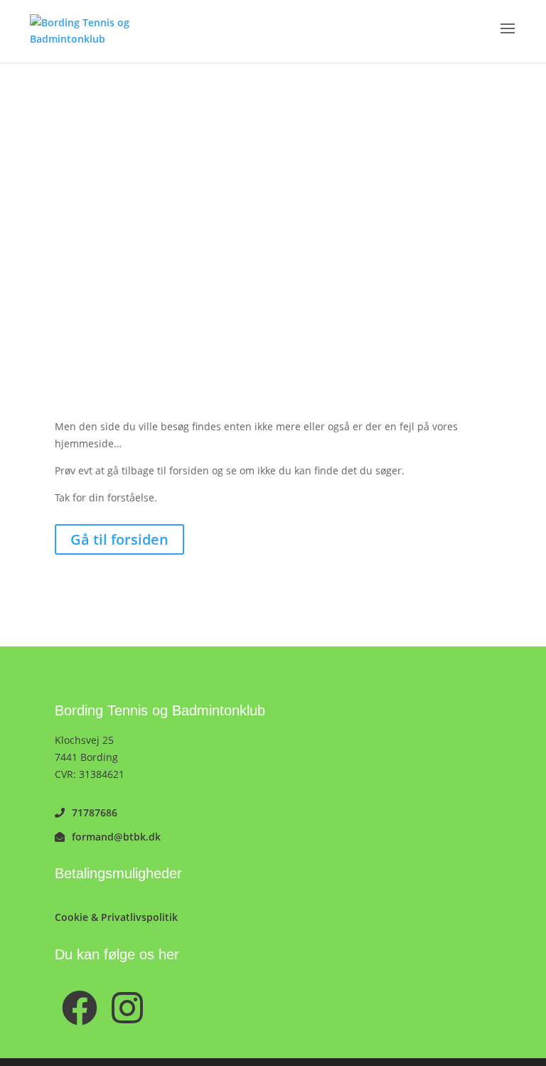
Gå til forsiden (119, 539)
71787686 (94, 812)
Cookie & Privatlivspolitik (116, 917)
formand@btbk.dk (116, 836)
